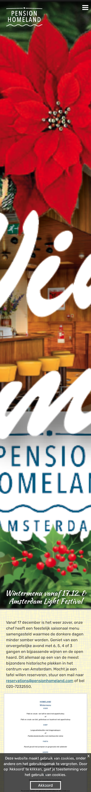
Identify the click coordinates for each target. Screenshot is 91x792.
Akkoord (45, 785)
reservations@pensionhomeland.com (39, 680)
